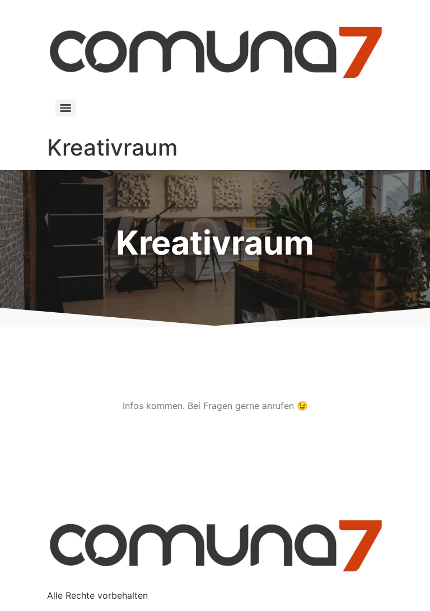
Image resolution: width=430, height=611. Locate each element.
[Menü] (65, 108)
